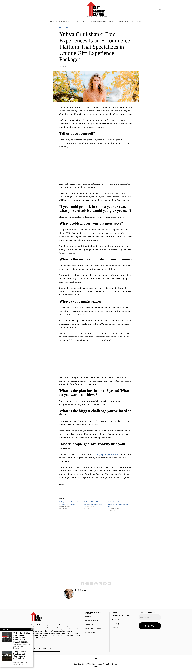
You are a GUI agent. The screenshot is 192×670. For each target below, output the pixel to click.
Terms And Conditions (93, 629)
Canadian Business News (121, 615)
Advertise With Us (92, 621)
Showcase (115, 627)
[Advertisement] (96, 166)
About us (88, 617)
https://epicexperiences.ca (107, 454)
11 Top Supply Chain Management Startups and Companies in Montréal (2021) (22, 637)
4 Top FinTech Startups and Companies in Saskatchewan (19, 655)
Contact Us (89, 625)
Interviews (63, 27)
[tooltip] (82, 583)
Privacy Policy (90, 633)
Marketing (115, 623)
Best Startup (81, 590)
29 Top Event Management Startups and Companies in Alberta (118, 504)
